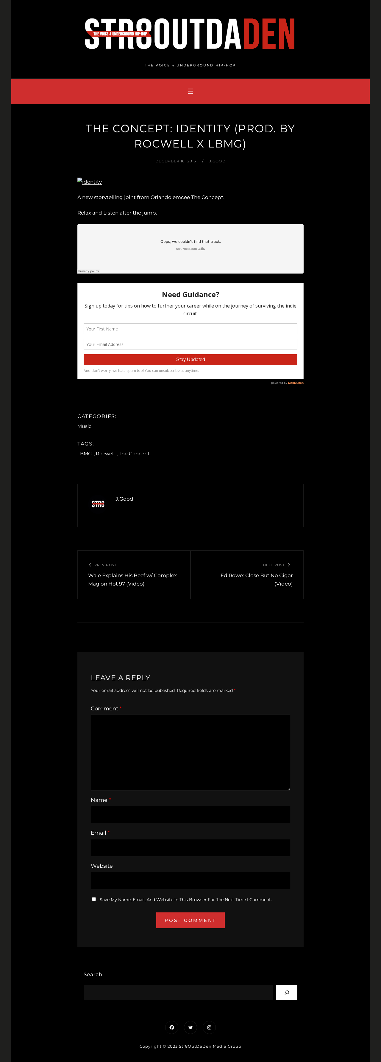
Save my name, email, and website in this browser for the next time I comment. (186, 899)
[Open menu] (190, 91)
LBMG (84, 454)
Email (100, 833)
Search (93, 974)
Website (102, 866)
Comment (106, 708)
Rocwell (105, 454)
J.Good (217, 161)
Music (84, 426)
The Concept (134, 454)
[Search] (286, 992)
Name (101, 800)
